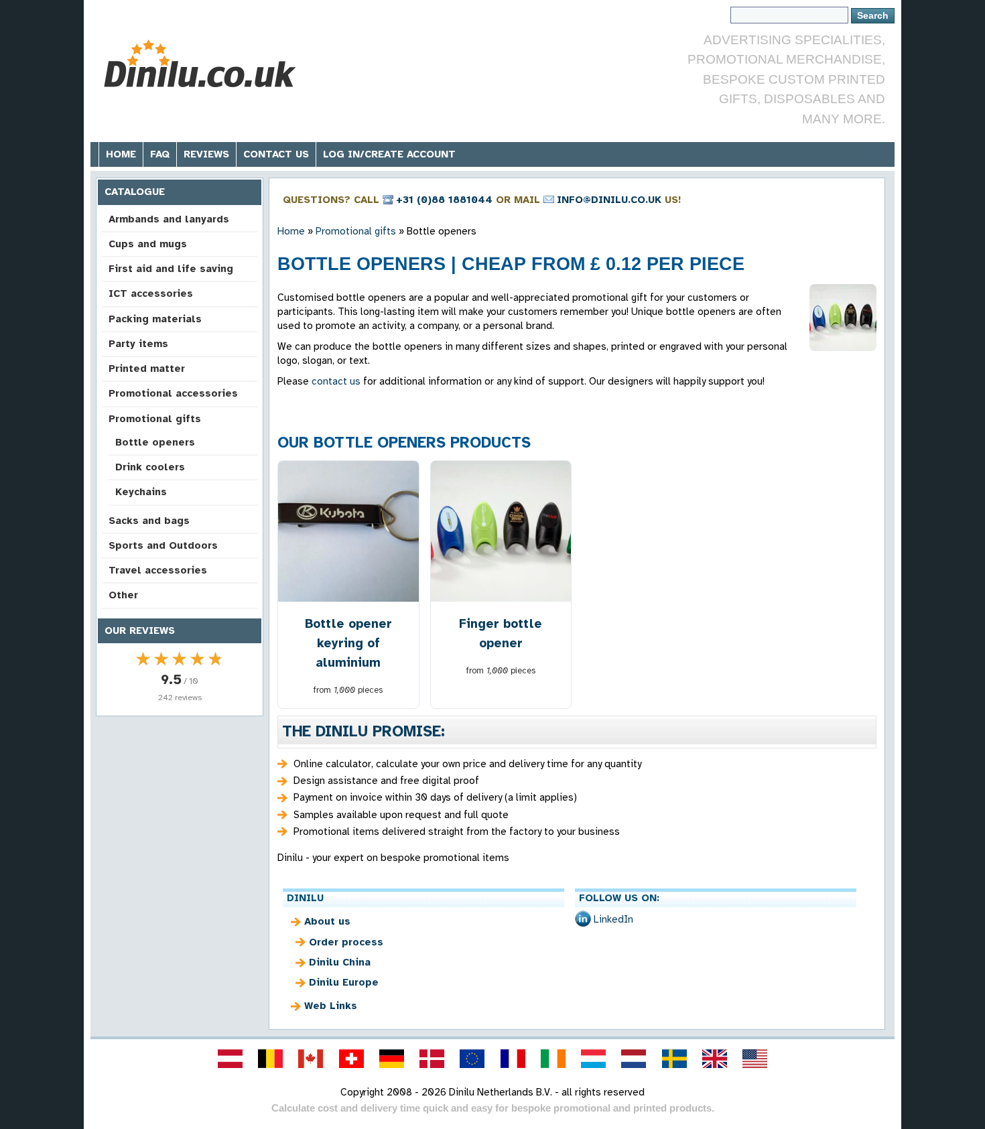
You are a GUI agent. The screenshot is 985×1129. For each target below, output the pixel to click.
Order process (346, 942)
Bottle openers (155, 442)
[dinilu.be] (270, 1058)
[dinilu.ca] (311, 1058)
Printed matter (147, 368)
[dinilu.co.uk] (714, 1058)
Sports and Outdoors (163, 545)
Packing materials (155, 319)
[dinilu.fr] (512, 1058)
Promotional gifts (155, 419)
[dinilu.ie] (553, 1058)
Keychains (141, 492)
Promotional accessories (173, 393)
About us (327, 921)
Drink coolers (150, 467)
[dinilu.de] (391, 1058)
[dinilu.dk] (432, 1058)
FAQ (160, 154)
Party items (138, 344)
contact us (336, 381)
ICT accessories (151, 293)
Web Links (330, 1006)
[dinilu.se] (674, 1058)
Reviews (206, 154)
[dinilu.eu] (472, 1058)
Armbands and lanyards (169, 219)
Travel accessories (158, 570)
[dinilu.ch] (351, 1058)
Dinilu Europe (344, 982)
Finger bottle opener (500, 633)
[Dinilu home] (199, 64)
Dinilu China (340, 962)
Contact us (276, 154)
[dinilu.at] (230, 1058)
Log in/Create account (389, 154)
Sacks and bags (149, 521)
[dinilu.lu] (593, 1058)
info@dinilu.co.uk (609, 200)
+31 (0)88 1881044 (444, 200)
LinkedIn (613, 919)
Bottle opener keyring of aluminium (348, 643)
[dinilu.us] (755, 1058)
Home (121, 154)
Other (123, 595)
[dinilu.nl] (634, 1058)
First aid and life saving (171, 269)
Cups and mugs (148, 244)
